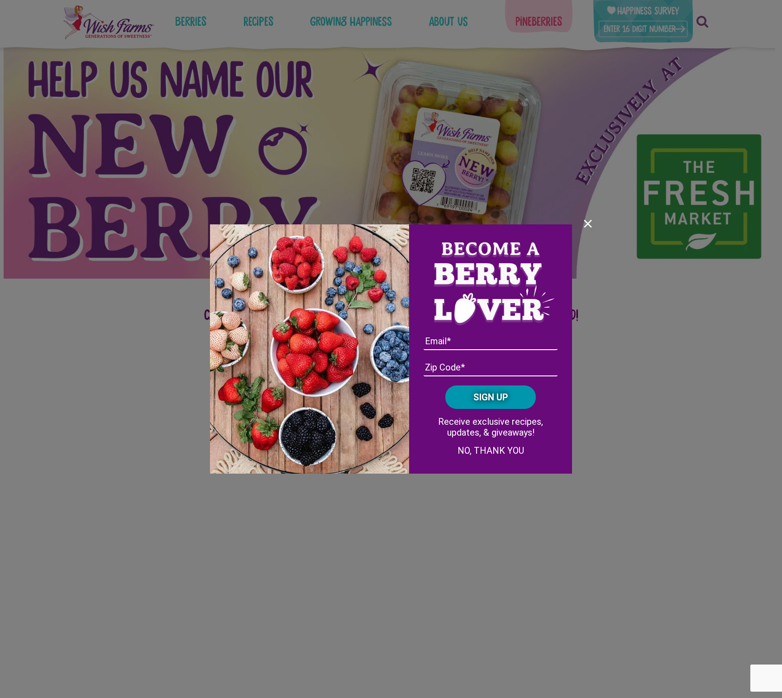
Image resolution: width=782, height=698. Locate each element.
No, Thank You (491, 450)
